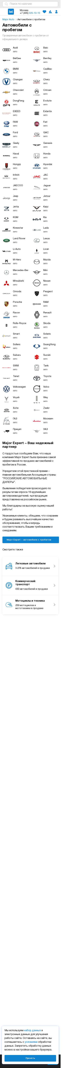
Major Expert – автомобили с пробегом (29, 540)
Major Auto (8, 19)
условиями (31, 1042)
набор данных (32, 1030)
